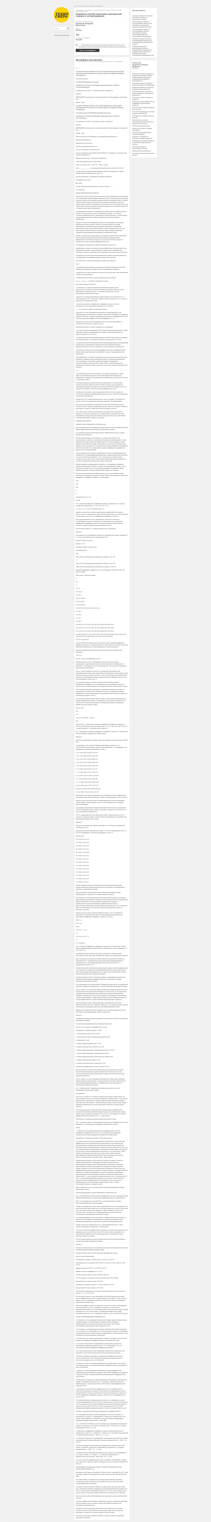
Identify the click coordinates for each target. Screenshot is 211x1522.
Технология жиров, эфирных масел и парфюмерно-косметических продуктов (143, 103)
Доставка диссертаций (61, 35)
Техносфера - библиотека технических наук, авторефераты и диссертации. (61, 15)
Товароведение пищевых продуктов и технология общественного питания (143, 142)
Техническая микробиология (141, 126)
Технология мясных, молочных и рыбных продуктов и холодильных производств (143, 93)
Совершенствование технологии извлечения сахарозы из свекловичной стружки (142, 17)
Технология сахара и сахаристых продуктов (90, 6)
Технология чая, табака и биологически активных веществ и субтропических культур (143, 121)
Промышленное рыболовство (141, 151)
